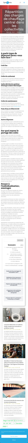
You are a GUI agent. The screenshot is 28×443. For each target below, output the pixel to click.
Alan (7, 329)
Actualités (17, 329)
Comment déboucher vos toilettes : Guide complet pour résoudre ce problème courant (13, 326)
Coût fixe (16, 250)
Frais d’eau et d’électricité (16, 259)
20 (7, 423)
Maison (19, 32)
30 (10, 423)
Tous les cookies (14, 436)
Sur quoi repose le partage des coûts (14, 263)
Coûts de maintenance (16, 257)
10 (4, 423)
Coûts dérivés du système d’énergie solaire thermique (16, 254)
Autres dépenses (16, 261)
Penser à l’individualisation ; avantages (14, 265)
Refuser (14, 440)
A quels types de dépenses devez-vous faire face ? (14, 248)
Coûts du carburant (16, 252)
